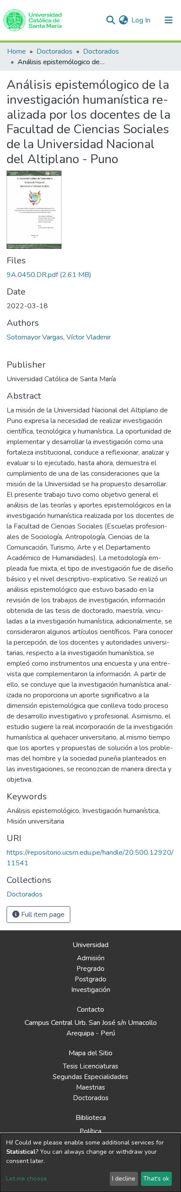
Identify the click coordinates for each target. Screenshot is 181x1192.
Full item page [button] (42, 914)
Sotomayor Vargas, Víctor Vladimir (59, 337)
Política (90, 1131)
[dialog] (90, 1163)
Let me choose (26, 1178)
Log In (141, 20)
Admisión (91, 958)
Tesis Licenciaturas (90, 1066)
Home (16, 51)
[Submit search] (110, 20)
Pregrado (90, 968)
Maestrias (90, 1087)
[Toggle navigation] (168, 20)
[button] (123, 20)
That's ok (156, 1178)
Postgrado (90, 979)
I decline (123, 1178)
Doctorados (54, 51)
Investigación (90, 989)
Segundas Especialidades (90, 1076)
